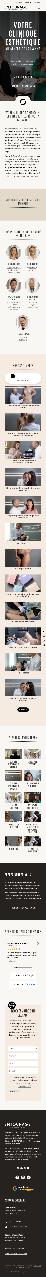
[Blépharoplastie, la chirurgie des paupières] (23, 505)
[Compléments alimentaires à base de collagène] (23, 583)
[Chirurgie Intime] (23, 558)
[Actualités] (13, 841)
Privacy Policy (37, 1265)
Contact (37, 2)
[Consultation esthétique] (13, 816)
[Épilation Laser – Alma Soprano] (23, 636)
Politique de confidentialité (14, 1249)
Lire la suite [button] (11, 961)
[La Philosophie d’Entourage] (32, 775)
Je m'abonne (14, 1092)
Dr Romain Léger (32, 259)
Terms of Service (22, 1267)
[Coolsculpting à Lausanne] (23, 611)
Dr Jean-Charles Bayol (14, 294)
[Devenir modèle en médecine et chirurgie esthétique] (32, 816)
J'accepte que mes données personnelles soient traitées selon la (24, 1082)
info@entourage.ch (18, 1227)
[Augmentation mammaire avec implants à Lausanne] (23, 422)
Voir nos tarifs (23, 77)
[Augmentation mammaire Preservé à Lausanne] (23, 450)
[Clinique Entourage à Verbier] (13, 754)
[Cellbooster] (23, 532)
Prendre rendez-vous (23, 86)
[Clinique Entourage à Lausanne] (13, 775)
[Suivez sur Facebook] (17, 1177)
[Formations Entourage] (32, 841)
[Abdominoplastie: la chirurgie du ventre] (23, 395)
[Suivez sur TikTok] (29, 1177)
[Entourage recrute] (32, 754)
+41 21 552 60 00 (17, 1221)
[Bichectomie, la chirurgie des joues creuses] (23, 477)
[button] (23, 975)
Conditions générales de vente (16, 1253)
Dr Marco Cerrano (23, 329)
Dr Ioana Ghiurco (14, 259)
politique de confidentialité (25, 1085)
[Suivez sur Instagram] (23, 1177)
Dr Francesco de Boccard (32, 294)
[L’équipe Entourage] (13, 797)
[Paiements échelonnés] (32, 797)
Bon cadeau (19, 2)
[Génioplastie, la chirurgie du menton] (23, 687)
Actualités (28, 2)
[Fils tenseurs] (23, 662)
